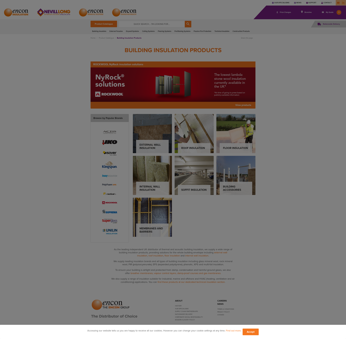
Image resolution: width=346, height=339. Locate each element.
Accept (250, 331)
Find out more (233, 330)
